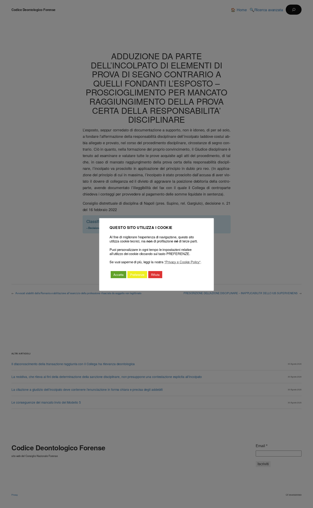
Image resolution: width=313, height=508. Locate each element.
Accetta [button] (118, 274)
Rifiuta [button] (155, 274)
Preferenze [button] (137, 274)
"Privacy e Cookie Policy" (182, 262)
